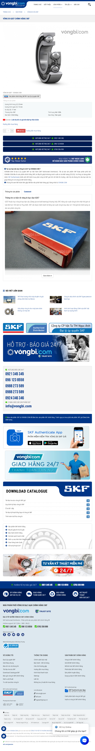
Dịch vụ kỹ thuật (8, 679)
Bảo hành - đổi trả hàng (41, 663)
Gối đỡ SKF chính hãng (72, 663)
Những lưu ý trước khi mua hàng (44, 682)
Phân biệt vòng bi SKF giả (22, 722)
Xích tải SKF (52, 719)
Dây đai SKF (61, 719)
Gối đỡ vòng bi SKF (18, 719)
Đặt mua (21, 131)
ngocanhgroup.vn (42, 700)
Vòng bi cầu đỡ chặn (65, 715)
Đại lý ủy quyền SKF (9, 660)
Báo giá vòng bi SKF (56, 722)
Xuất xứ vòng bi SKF (8, 722)
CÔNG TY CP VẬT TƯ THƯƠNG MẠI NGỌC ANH (43, 731)
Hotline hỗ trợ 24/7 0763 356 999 (49, 149)
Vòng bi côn (14, 715)
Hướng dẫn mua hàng (10, 124)
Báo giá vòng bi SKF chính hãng (13, 676)
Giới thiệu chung (8, 663)
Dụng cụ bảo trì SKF (41, 719)
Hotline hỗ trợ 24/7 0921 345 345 (49, 138)
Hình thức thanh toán (41, 673)
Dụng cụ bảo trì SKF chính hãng (75, 676)
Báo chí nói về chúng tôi (11, 666)
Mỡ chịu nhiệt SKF (30, 719)
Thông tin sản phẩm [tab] (12, 192)
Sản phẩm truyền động (72, 673)
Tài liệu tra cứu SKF (9, 669)
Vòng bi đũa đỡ (46, 715)
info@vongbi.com (18, 406)
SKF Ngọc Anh (80, 722)
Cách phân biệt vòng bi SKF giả (75, 696)
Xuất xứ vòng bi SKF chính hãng (75, 699)
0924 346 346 (14, 398)
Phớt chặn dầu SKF (83, 719)
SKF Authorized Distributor (11, 620)
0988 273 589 (14, 386)
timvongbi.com (41, 693)
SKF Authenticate (13, 177)
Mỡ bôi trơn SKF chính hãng (74, 666)
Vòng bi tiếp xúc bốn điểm (79, 715)
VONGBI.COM (62, 182)
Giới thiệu (47, 4)
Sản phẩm (57, 4)
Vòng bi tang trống (24, 715)
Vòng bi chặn (55, 715)
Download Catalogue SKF (11, 673)
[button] (89, 4)
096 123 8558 (14, 379)
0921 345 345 (14, 373)
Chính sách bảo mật (40, 660)
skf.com (38, 697)
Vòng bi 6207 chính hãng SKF (16, 18)
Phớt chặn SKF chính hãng (73, 669)
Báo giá (76, 4)
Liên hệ (36, 679)
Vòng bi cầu (6, 715)
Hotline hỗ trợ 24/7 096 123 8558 (49, 144)
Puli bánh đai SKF (71, 719)
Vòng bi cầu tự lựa (35, 715)
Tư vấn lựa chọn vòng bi (11, 682)
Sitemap (36, 676)
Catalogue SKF (45, 722)
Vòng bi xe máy (7, 719)
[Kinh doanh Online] (3, 730)
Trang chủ (37, 4)
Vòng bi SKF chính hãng (72, 660)
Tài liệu (67, 4)
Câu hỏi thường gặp (40, 666)
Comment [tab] (27, 192)
